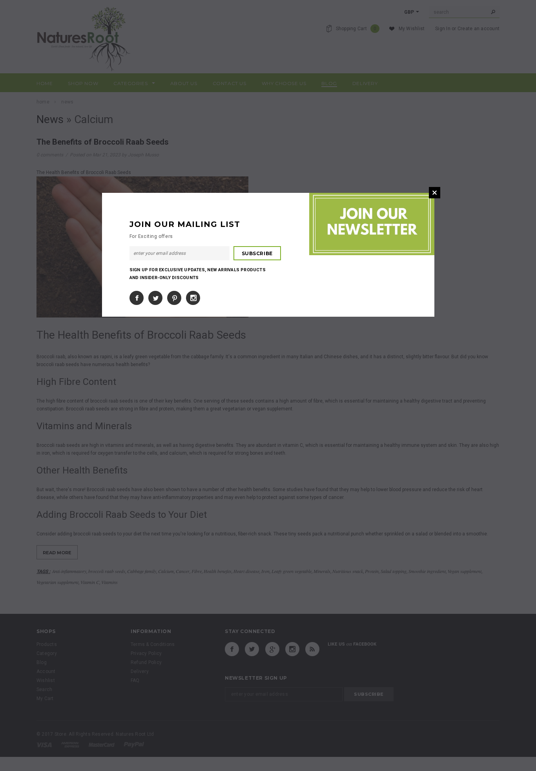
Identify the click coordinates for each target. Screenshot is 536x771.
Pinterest (174, 298)
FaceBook (136, 298)
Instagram (193, 298)
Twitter (155, 298)
